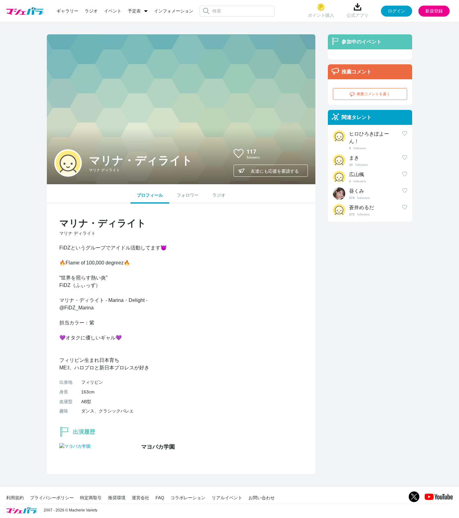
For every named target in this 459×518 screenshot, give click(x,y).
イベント (112, 10)
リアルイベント (227, 497)
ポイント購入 (321, 15)
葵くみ (356, 191)
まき (354, 157)
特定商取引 (91, 497)
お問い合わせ (262, 497)
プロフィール (150, 195)
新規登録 (434, 10)
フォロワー (188, 195)
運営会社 (140, 497)
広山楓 (356, 174)
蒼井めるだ (361, 207)
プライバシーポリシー (52, 497)
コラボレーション (187, 497)
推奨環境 (117, 497)
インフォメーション (173, 10)
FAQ (159, 497)
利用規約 (15, 497)
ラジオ (91, 10)
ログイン (396, 10)
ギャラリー (67, 10)
